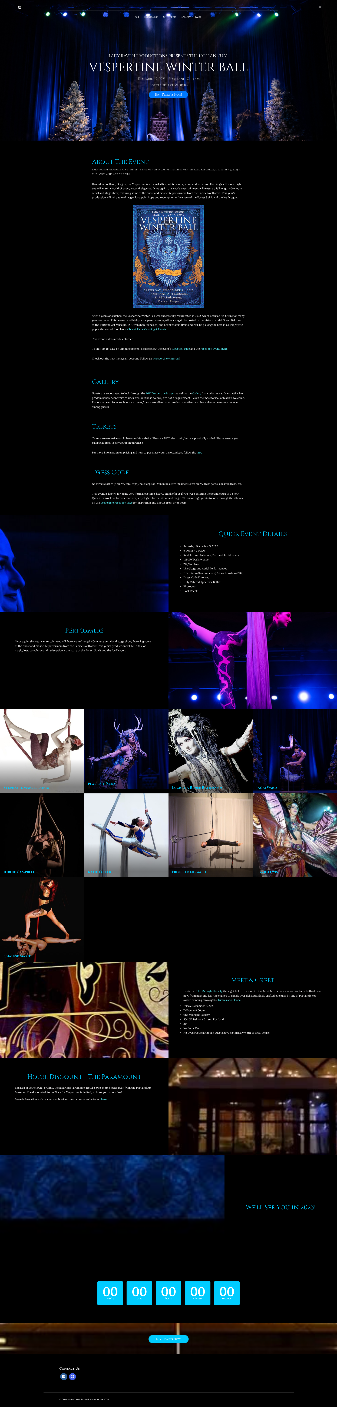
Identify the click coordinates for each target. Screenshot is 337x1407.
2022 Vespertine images (160, 393)
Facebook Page (181, 348)
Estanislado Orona (229, 1000)
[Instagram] (19, 7)
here (104, 1099)
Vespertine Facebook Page (117, 502)
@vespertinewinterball (166, 358)
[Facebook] (63, 1376)
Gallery (196, 393)
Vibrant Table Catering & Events (146, 329)
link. (199, 452)
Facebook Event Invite (213, 348)
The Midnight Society (209, 991)
